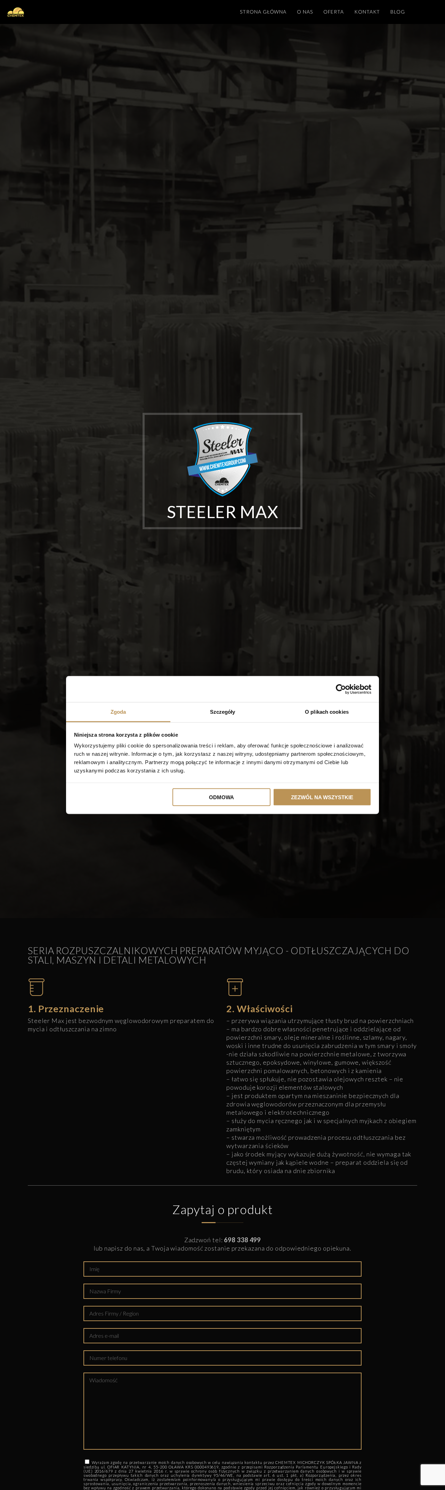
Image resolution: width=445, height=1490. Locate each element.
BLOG (397, 11)
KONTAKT (367, 11)
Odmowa (221, 797)
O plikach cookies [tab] (327, 712)
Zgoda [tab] (118, 712)
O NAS (305, 11)
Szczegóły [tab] (222, 712)
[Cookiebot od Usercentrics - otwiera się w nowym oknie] (340, 689)
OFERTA (333, 11)
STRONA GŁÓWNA (263, 11)
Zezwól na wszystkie (322, 797)
